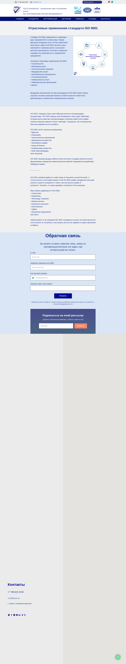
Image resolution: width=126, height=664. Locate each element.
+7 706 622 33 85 (22, 2)
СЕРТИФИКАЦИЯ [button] (50, 19)
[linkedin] (19, 615)
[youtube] (17, 615)
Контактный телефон (38, 273)
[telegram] (22, 615)
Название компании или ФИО (42, 263)
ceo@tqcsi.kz (37, 2)
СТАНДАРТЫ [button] (33, 19)
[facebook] (11, 615)
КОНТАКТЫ (105, 19)
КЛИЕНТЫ (80, 19)
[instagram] (14, 615)
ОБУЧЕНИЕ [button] (66, 19)
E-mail (32, 253)
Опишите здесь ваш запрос (41, 284)
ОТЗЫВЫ (92, 19)
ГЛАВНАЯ (20, 19)
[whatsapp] (9, 615)
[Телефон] (25, 615)
